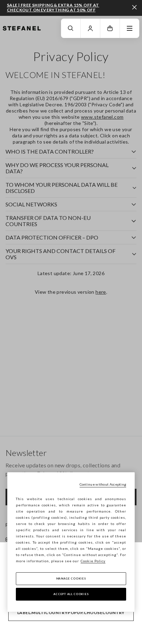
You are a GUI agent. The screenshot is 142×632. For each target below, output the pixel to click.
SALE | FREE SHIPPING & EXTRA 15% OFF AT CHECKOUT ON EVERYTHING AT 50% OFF (53, 7)
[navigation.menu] (129, 28)
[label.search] (70, 28)
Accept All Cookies (71, 594)
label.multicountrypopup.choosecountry (71, 612)
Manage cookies (71, 578)
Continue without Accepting (103, 484)
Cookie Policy (93, 561)
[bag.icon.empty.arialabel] (110, 28)
